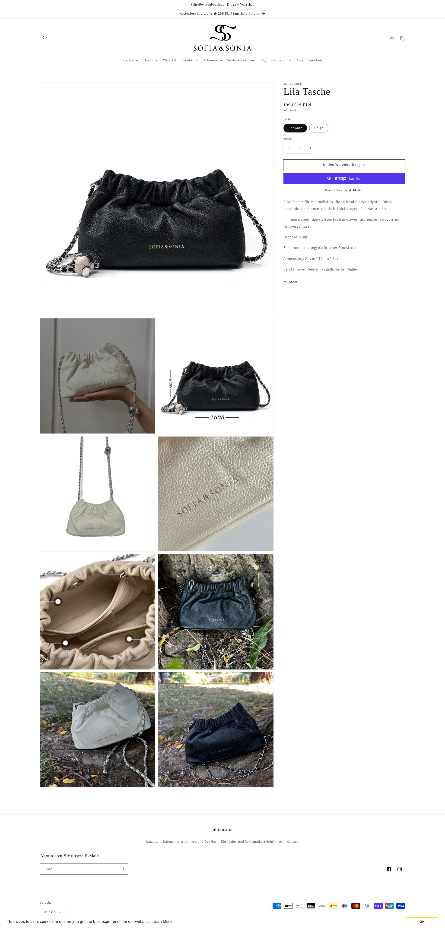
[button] (45, 38)
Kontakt (293, 841)
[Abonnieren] (122, 869)
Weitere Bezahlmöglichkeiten (344, 190)
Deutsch (49, 912)
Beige (318, 128)
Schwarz (295, 128)
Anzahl (288, 139)
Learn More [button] (162, 922)
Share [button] (293, 282)
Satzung (152, 841)
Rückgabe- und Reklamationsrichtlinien (251, 841)
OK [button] (422, 922)
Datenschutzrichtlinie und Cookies (189, 841)
